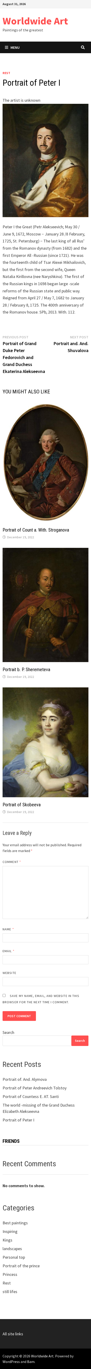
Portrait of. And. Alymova (25, 1079)
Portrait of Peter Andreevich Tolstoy (34, 1088)
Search (8, 1032)
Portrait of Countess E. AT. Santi (31, 1096)
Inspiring (10, 1231)
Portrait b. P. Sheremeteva (26, 669)
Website (9, 973)
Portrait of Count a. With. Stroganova (36, 530)
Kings (7, 1240)
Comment (12, 862)
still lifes (10, 1291)
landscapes (12, 1248)
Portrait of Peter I (18, 1120)
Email (8, 951)
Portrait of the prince (21, 1265)
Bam (31, 1361)
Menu (15, 47)
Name (8, 929)
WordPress (11, 1361)
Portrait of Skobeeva (22, 804)
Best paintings (15, 1222)
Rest (6, 73)
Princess (10, 1274)
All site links (13, 1333)
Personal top (14, 1257)
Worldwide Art (35, 20)
